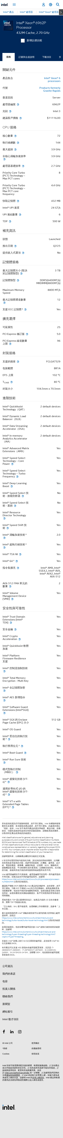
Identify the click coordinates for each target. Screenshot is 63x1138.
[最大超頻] (15, 149)
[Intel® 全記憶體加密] (4, 690)
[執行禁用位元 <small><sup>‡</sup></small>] (22, 746)
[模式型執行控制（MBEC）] (17, 772)
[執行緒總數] (18, 142)
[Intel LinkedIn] (12, 1032)
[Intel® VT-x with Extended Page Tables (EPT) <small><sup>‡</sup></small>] (13, 807)
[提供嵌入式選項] (23, 252)
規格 (8, 56)
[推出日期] (15, 246)
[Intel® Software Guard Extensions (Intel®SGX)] (4, 712)
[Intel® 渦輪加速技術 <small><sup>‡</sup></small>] (4, 537)
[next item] (61, 12)
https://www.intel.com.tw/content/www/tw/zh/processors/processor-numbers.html (31, 880)
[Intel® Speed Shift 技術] (7, 528)
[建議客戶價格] (20, 118)
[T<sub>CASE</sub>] (11, 382)
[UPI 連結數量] (20, 214)
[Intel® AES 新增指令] (4, 700)
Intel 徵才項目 (10, 1019)
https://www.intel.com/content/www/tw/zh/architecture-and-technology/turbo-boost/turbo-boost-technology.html (27, 919)
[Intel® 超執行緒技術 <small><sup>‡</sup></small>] (4, 547)
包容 (5, 981)
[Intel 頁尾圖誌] (8, 1107)
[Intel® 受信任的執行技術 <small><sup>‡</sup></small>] (9, 739)
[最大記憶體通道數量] (4, 302)
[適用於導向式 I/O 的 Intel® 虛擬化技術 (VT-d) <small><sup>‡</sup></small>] (9, 794)
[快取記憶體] (18, 200)
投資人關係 (8, 988)
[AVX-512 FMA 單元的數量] (10, 586)
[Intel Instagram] (20, 1032)
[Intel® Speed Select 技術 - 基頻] (15, 505)
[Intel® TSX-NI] (20, 554)
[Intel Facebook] (4, 1032)
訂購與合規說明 (26, 57)
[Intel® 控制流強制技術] (4, 671)
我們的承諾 (8, 973)
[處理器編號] (18, 104)
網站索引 (7, 1011)
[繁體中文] (50, 4)
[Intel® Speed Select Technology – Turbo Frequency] (17, 476)
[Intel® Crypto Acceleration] (19, 639)
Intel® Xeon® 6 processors (52, 80)
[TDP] (10, 221)
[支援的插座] (18, 361)
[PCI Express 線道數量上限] (10, 343)
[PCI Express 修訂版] (27, 334)
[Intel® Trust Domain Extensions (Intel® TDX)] (11, 622)
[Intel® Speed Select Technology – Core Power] (12, 463)
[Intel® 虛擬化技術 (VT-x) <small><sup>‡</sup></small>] (8, 781)
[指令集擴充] (18, 567)
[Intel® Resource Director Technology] (4, 518)
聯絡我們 (7, 996)
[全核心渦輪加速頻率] (4, 159)
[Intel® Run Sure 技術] (4, 762)
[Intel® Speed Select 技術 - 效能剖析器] (23, 496)
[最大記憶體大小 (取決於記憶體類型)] (21, 273)
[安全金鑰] (15, 629)
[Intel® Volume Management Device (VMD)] (12, 598)
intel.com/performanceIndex (17, 1072)
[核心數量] (15, 135)
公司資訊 (7, 966)
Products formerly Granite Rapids (49, 89)
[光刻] (10, 111)
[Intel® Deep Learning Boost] (11, 486)
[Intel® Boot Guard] (25, 752)
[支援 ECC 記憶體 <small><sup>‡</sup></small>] (25, 309)
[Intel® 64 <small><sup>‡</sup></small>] (16, 561)
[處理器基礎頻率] (23, 166)
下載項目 (46, 57)
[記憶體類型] (18, 280)
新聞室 (6, 1004)
